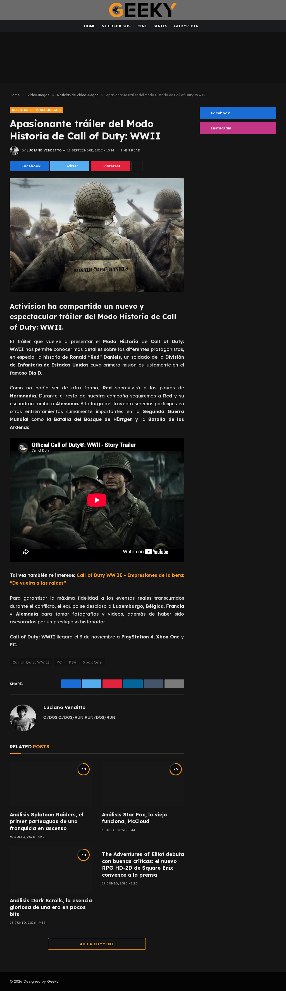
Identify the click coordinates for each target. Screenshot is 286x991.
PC (59, 662)
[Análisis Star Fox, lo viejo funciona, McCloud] (143, 784)
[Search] (277, 10)
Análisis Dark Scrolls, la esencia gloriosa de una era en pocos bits (51, 907)
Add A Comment (97, 944)
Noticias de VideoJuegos (36, 110)
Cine (142, 26)
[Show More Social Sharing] (136, 166)
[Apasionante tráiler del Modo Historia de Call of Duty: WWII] (97, 235)
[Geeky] (143, 10)
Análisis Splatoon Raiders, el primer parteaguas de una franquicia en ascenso (46, 821)
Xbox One (92, 662)
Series (160, 26)
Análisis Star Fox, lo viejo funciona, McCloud (134, 817)
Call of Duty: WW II (31, 662)
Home (90, 26)
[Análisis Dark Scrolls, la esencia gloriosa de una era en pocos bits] (51, 870)
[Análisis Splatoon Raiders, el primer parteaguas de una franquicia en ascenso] (51, 784)
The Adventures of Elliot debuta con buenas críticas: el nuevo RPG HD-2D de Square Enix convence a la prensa (143, 864)
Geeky (52, 981)
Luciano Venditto (44, 150)
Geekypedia (186, 26)
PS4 (72, 662)
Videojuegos (116, 26)
